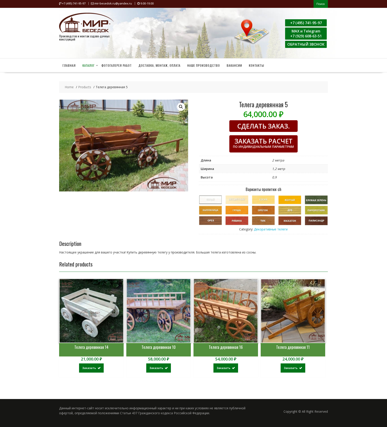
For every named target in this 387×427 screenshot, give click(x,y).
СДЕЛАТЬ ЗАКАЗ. (263, 126)
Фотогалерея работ (116, 65)
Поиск (320, 4)
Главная (69, 65)
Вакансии (234, 65)
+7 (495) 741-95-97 (306, 22)
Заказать (89, 368)
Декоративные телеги (271, 229)
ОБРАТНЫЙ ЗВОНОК (306, 44)
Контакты (256, 65)
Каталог (88, 65)
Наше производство (203, 65)
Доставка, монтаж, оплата (159, 65)
